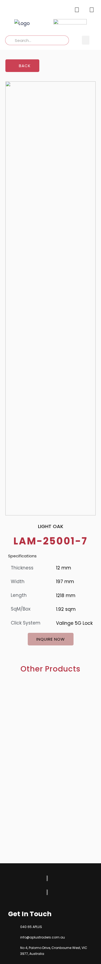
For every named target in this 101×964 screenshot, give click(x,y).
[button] (85, 40)
